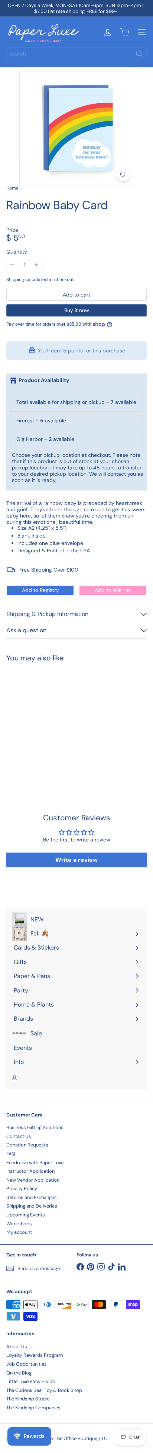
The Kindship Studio (28, 1399)
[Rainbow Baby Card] (52, 722)
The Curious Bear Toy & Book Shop (44, 1390)
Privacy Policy (21, 1188)
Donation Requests (27, 1145)
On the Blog (19, 1373)
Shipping (15, 279)
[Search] (139, 53)
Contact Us (18, 1136)
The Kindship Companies (33, 1408)
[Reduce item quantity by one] (12, 265)
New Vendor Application (32, 1180)
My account (19, 1232)
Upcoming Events (25, 1215)
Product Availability (44, 380)
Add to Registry (40, 590)
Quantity (16, 252)
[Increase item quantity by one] (36, 265)
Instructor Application (30, 1171)
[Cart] (124, 32)
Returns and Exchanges (31, 1197)
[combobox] (76, 53)
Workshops (19, 1224)
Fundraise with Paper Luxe (35, 1162)
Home (12, 188)
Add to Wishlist (113, 590)
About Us (16, 1346)
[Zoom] (123, 174)
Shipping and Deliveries (31, 1206)
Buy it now (76, 310)
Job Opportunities (26, 1364)
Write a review (76, 860)
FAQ (10, 1154)
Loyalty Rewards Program (34, 1355)
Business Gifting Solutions (35, 1127)
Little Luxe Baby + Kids (30, 1381)
